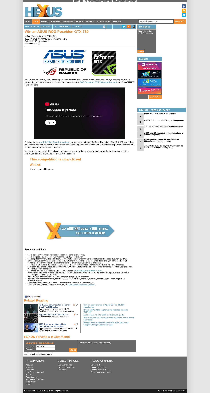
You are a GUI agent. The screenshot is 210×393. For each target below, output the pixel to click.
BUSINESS (55, 22)
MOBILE (79, 22)
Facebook (61, 367)
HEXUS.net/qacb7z (41, 41)
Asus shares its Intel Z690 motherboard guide (103, 315)
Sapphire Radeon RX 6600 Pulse (53, 314)
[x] (136, 1)
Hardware (64, 27)
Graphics (46, 27)
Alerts (64, 365)
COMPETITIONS (103, 22)
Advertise (29, 367)
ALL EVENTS (155, 97)
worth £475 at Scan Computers (54, 142)
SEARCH (179, 22)
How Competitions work (35, 372)
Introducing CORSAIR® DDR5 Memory (160, 114)
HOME (28, 22)
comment (47, 354)
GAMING (44, 22)
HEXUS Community (102, 360)
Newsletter (71, 367)
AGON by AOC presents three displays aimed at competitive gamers (163, 134)
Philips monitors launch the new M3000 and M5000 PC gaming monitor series (161, 140)
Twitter (70, 365)
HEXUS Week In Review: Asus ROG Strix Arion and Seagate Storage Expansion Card (106, 324)
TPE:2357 (42, 39)
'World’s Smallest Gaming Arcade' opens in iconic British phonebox (108, 319)
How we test (30, 375)
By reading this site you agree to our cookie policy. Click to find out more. (104, 1)
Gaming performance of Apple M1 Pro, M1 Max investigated (104, 306)
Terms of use (31, 382)
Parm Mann (31, 36)
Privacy (29, 384)
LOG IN (141, 51)
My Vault (33, 44)
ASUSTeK (33, 39)
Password (29, 349)
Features (77, 27)
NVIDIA (50, 39)
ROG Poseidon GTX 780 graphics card (98, 82)
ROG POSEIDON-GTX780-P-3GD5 (88, 271)
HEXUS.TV (90, 22)
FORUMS (117, 22)
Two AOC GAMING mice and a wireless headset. (163, 127)
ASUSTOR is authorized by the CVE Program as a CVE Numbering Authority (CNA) (163, 146)
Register (102, 343)
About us (29, 365)
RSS (59, 365)
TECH (36, 22)
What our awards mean (35, 379)
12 (74, 305)
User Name (30, 346)
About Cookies (31, 377)
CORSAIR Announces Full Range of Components (164, 120)
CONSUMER (68, 22)
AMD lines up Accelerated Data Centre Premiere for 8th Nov (52, 325)
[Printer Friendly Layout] (133, 27)
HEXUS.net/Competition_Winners (81, 285)
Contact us (30, 370)
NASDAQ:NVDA (60, 39)
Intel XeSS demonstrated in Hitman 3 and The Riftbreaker (54, 306)
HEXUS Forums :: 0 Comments (47, 337)
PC (55, 27)
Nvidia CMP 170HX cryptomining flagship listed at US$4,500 (105, 311)
